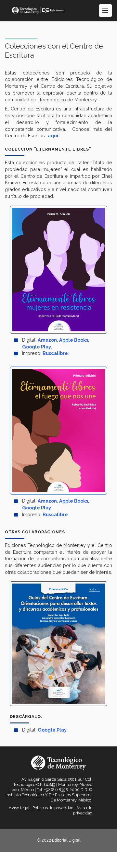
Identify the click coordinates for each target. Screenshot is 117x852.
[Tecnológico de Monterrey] (37, 10)
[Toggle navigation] (105, 10)
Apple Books (73, 340)
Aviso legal (19, 807)
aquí (53, 135)
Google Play (36, 346)
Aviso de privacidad (82, 810)
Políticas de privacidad (52, 807)
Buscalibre (55, 353)
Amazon (47, 340)
